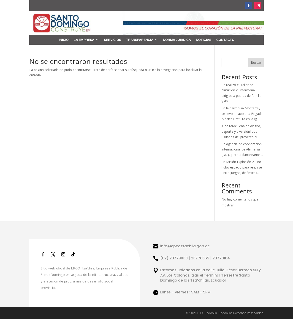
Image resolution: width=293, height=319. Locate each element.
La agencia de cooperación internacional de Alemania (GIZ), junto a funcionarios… (242, 149)
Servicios (112, 40)
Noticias (203, 40)
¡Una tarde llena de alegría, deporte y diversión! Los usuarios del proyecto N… (241, 131)
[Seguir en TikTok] (73, 254)
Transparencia (139, 40)
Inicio (64, 40)
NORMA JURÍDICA (177, 40)
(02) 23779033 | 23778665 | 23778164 (195, 258)
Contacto (225, 40)
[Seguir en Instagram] (257, 5)
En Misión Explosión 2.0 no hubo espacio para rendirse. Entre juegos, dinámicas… (242, 167)
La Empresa (84, 40)
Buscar (256, 62)
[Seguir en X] (53, 254)
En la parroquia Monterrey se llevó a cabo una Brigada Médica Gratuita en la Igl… (242, 113)
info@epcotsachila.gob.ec (185, 246)
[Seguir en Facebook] (248, 5)
